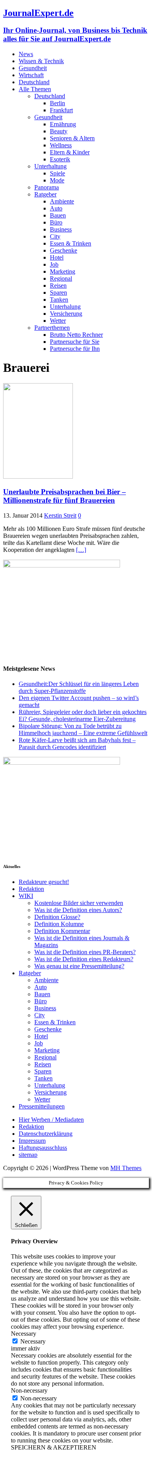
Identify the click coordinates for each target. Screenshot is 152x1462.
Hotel (57, 257)
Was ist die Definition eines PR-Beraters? (85, 952)
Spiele (57, 173)
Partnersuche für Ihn (75, 348)
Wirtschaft (31, 75)
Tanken (59, 299)
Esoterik (60, 159)
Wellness (61, 145)
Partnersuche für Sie (74, 341)
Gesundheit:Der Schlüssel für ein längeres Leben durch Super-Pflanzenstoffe (79, 687)
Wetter (58, 320)
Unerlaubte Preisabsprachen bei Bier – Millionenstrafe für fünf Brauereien (64, 496)
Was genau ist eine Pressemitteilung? (79, 966)
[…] (81, 549)
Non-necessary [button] (29, 1390)
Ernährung (63, 124)
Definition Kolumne (59, 924)
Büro (56, 222)
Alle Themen (35, 89)
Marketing (62, 271)
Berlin (57, 103)
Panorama (46, 187)
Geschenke (63, 250)
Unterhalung (65, 306)
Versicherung (66, 313)
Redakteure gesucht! (44, 882)
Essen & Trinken (70, 243)
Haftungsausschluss (43, 1147)
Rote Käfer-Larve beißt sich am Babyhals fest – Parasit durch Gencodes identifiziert (77, 743)
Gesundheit (33, 68)
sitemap (28, 1154)
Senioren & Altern (72, 138)
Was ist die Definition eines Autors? (78, 910)
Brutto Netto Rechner (76, 334)
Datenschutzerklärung (45, 1133)
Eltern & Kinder (70, 152)
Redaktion (31, 889)
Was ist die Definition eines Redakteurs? (83, 959)
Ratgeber (45, 194)
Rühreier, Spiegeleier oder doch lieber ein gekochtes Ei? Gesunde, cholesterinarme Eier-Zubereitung (83, 715)
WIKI (26, 896)
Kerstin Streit (60, 515)
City (55, 236)
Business (61, 229)
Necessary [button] (23, 1333)
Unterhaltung (50, 166)
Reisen (58, 285)
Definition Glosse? (57, 917)
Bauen (58, 215)
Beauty (58, 131)
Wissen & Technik (41, 61)
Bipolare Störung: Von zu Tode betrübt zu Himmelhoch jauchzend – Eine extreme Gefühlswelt (83, 729)
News (26, 54)
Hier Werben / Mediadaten (51, 1119)
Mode (57, 180)
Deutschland (34, 82)
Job (54, 264)
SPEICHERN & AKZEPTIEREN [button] (53, 1447)
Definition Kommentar (62, 931)
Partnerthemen (52, 327)
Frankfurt (61, 110)
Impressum (32, 1140)
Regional (61, 278)
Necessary (33, 1341)
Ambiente (62, 201)
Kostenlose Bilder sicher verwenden (78, 903)
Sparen (58, 292)
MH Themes (125, 1168)
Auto (56, 208)
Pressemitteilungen (42, 1106)
